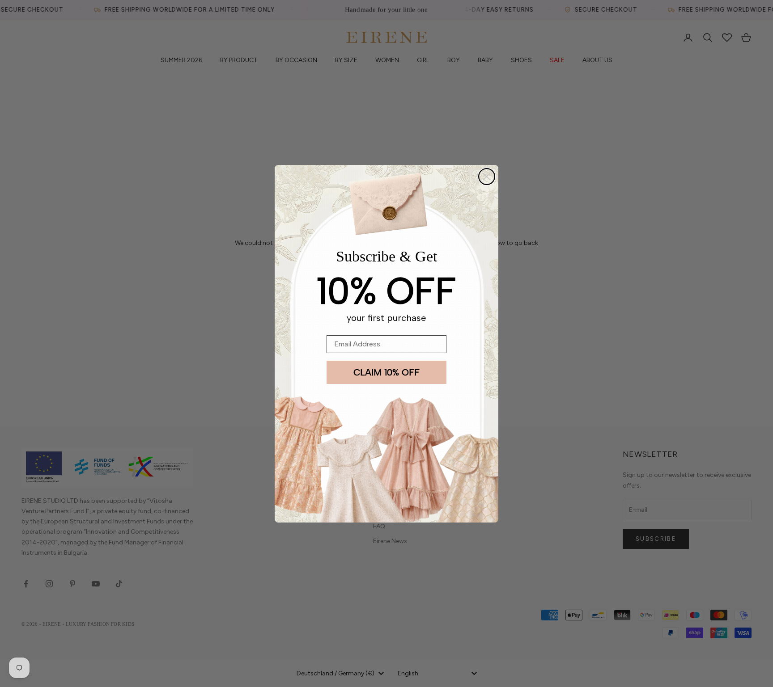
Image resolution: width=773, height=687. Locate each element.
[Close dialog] (487, 177)
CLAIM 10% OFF (386, 372)
